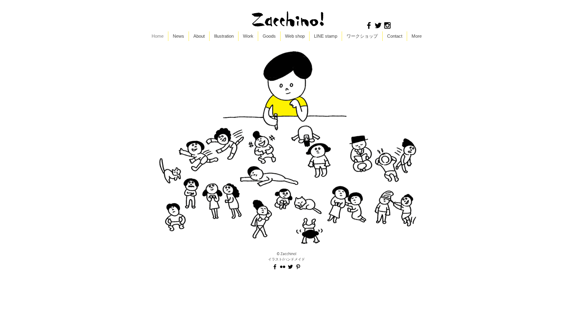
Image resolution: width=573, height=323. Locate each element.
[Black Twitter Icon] (378, 25)
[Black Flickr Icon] (282, 266)
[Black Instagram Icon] (387, 25)
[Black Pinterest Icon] (298, 266)
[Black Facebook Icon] (368, 25)
